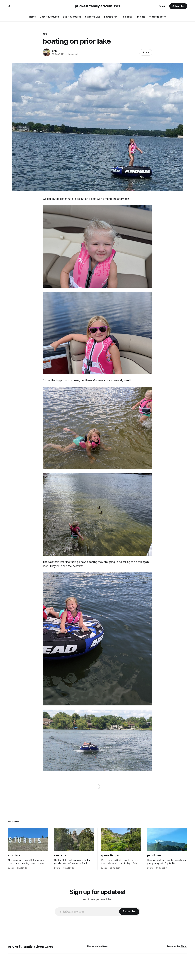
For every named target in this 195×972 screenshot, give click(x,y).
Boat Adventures (49, 16)
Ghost (184, 946)
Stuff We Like (92, 16)
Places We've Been (97, 946)
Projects (140, 16)
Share (145, 52)
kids (45, 34)
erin (54, 50)
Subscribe (178, 6)
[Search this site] (9, 6)
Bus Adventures (72, 16)
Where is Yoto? (157, 16)
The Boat (126, 16)
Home (32, 16)
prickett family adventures (97, 6)
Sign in (162, 6)
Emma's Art (110, 16)
